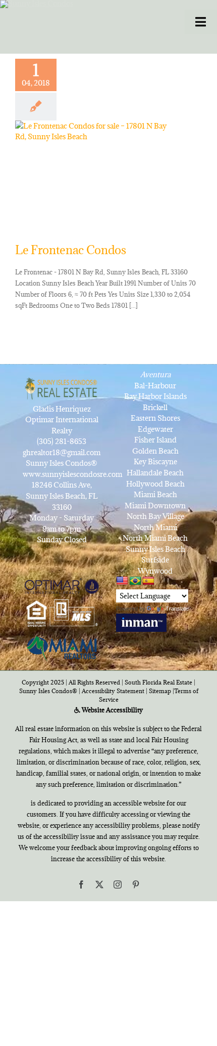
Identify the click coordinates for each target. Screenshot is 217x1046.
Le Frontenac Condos (70, 249)
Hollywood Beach (155, 484)
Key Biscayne (155, 461)
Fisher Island (155, 440)
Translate (177, 609)
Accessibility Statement (113, 691)
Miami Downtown (155, 505)
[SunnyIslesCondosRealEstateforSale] (81, 19)
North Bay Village (155, 516)
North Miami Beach (155, 538)
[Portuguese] (135, 581)
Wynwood (155, 571)
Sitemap (160, 691)
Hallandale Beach (155, 472)
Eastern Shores (155, 418)
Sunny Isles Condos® (48, 691)
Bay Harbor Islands (155, 396)
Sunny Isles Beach (155, 549)
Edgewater (155, 429)
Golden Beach (155, 451)
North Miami (155, 527)
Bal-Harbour (155, 385)
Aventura (155, 374)
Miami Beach (155, 494)
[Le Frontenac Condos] (96, 171)
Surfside (155, 560)
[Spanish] (148, 581)
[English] (122, 581)
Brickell (155, 407)
